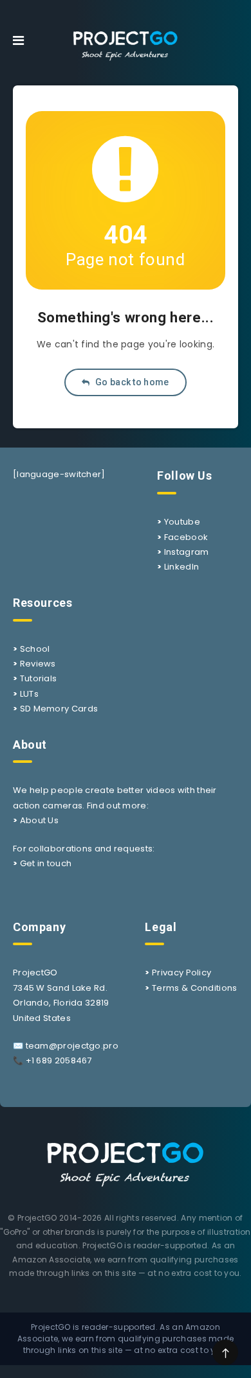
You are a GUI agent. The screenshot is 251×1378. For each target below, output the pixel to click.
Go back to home (131, 382)
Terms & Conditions (194, 988)
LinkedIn (181, 567)
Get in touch (46, 863)
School (35, 649)
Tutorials (38, 678)
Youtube (182, 522)
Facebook (186, 537)
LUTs (29, 694)
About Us (39, 820)
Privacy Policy (181, 972)
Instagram (186, 552)
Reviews (38, 664)
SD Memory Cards (59, 708)
